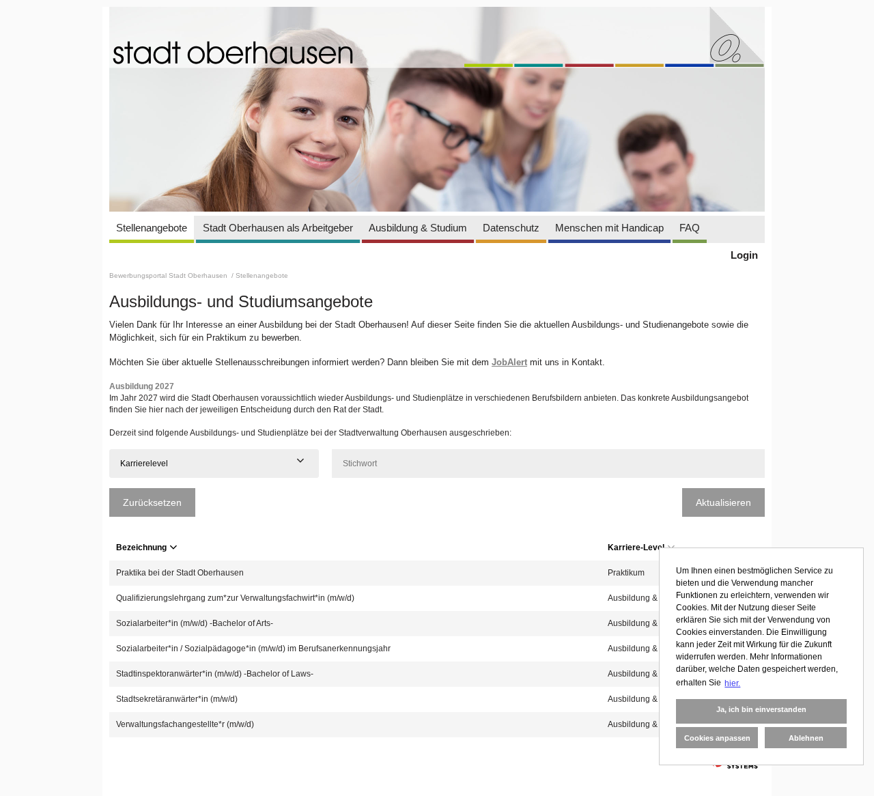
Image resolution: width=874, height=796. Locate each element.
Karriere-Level (636, 547)
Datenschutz (511, 227)
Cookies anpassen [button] (717, 738)
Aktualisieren (723, 502)
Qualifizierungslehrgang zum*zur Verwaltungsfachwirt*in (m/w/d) (235, 598)
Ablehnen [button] (806, 738)
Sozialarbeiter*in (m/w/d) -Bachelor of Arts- (194, 623)
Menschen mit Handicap (609, 227)
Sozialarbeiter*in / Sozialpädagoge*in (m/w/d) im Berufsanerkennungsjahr (253, 648)
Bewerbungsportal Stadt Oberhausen (169, 275)
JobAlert (509, 362)
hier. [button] (732, 683)
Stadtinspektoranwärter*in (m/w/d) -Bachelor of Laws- (214, 674)
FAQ (689, 227)
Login (744, 255)
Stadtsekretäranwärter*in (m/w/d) (177, 699)
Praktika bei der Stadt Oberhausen (180, 573)
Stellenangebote (151, 227)
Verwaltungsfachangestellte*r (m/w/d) (185, 724)
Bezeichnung (141, 547)
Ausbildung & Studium (418, 227)
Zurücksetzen (152, 502)
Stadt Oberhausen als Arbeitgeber (278, 227)
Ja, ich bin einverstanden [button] (761, 709)
